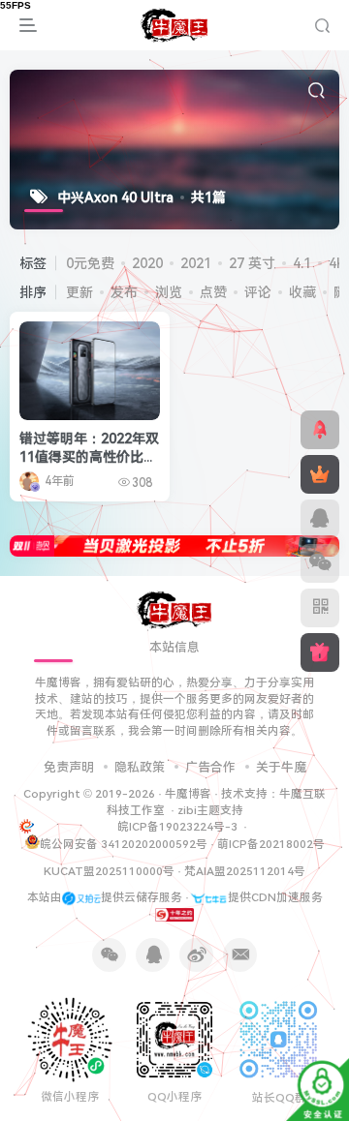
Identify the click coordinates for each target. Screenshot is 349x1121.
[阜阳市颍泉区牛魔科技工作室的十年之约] (174, 914)
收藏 (302, 292)
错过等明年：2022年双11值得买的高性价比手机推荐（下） (89, 457)
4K (337, 263)
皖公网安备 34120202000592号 (123, 844)
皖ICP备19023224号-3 (178, 826)
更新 (79, 292)
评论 (257, 292)
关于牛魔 (281, 767)
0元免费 (90, 263)
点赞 (213, 292)
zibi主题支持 (210, 810)
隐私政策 (139, 767)
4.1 (302, 263)
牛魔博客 (188, 794)
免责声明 (69, 767)
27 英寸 (252, 263)
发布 (124, 292)
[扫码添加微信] (320, 563)
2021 (195, 263)
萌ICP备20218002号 (271, 844)
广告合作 (210, 767)
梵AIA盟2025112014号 (244, 871)
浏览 (168, 292)
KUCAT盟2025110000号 (109, 871)
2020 (147, 263)
